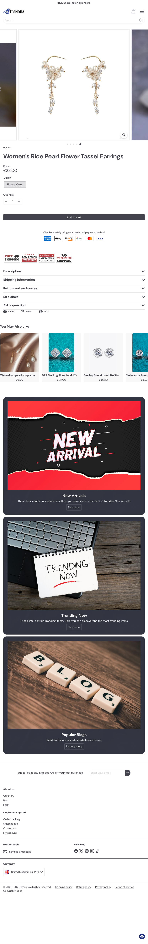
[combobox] (74, 20)
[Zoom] (123, 134)
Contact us (9, 828)
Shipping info (10, 823)
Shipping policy (63, 887)
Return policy (83, 887)
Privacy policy (103, 887)
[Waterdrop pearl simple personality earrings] (19, 352)
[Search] (141, 20)
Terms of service (124, 887)
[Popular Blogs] (74, 685)
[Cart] (133, 11)
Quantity (8, 194)
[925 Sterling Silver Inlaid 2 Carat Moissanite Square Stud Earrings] (61, 352)
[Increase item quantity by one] (19, 201)
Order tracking (11, 819)
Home (6, 147)
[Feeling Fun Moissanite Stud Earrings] (103, 352)
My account (10, 832)
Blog (5, 800)
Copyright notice (12, 890)
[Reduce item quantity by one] (6, 201)
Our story (8, 795)
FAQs (6, 805)
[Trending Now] (74, 565)
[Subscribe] (127, 773)
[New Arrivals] (74, 445)
